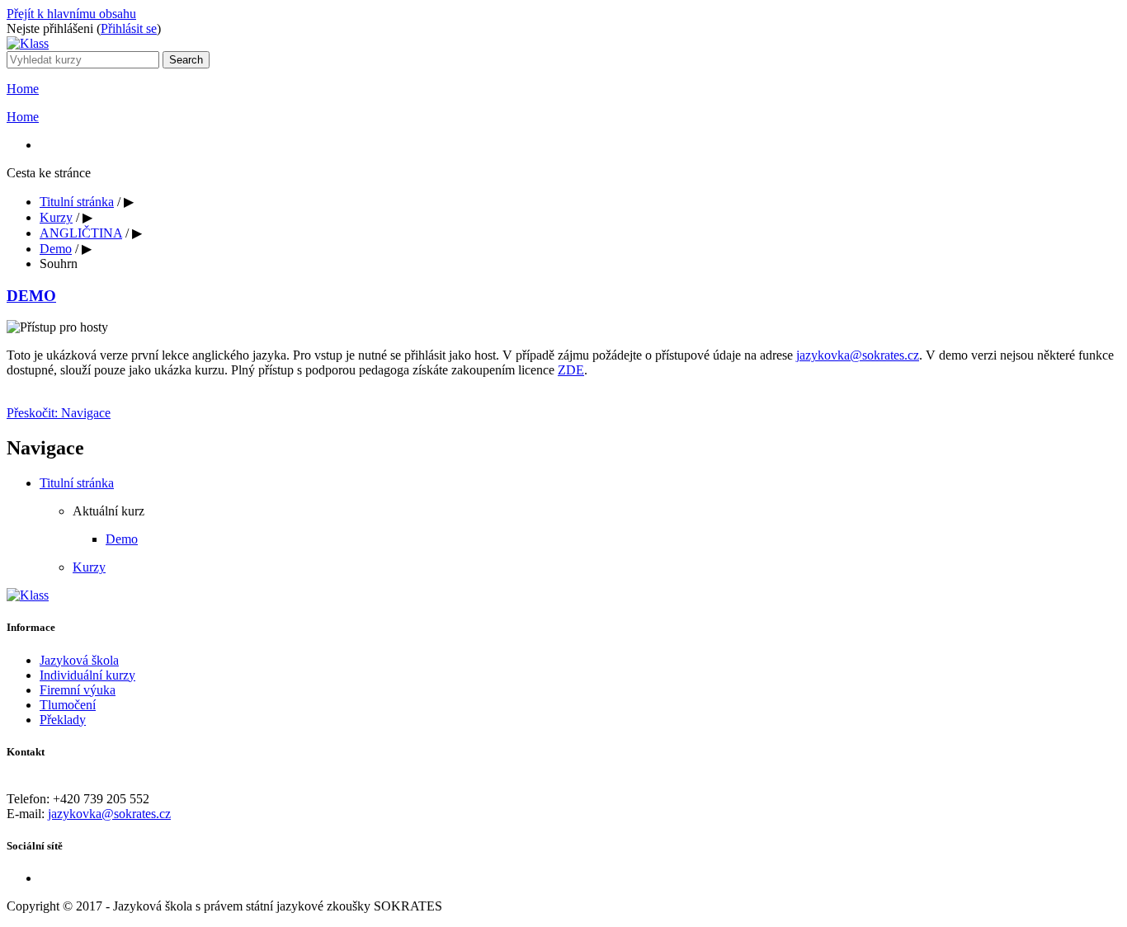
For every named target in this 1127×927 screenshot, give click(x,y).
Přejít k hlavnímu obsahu (71, 14)
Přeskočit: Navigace (59, 413)
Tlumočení (68, 705)
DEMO (31, 295)
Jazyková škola (79, 660)
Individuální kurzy (87, 675)
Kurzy (56, 217)
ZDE (571, 370)
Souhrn (59, 263)
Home (23, 89)
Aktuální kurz (108, 511)
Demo (56, 249)
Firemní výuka (78, 690)
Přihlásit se (129, 28)
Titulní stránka (77, 202)
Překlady (63, 720)
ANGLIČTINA (81, 233)
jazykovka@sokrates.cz (857, 355)
